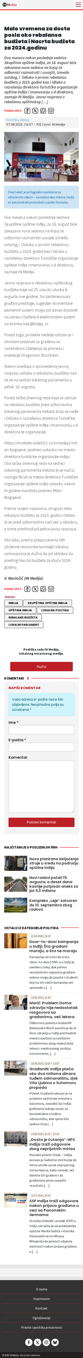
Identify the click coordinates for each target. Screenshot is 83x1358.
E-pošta (17, 740)
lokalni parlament (24, 625)
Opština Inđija (20, 610)
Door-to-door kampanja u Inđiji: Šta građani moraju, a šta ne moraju (54, 946)
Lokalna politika (55, 610)
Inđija (24, 120)
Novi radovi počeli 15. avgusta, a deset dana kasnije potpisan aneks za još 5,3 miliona (53, 884)
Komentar (18, 757)
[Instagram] (46, 1342)
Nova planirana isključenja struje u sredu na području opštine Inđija (54, 863)
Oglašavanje (41, 1318)
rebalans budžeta (23, 617)
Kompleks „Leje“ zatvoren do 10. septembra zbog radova (53, 905)
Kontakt (41, 1308)
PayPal (41, 666)
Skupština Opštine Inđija (48, 603)
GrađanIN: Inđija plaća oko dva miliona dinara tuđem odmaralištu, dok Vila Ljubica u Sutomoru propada (53, 1078)
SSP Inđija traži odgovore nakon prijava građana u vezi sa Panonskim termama (54, 1207)
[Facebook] (28, 1342)
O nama (41, 1289)
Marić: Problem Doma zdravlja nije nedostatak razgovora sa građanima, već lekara (53, 1009)
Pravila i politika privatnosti (41, 1327)
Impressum (41, 1298)
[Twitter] (37, 1342)
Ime (14, 722)
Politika (12, 120)
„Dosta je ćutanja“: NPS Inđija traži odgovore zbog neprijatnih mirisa (52, 1144)
